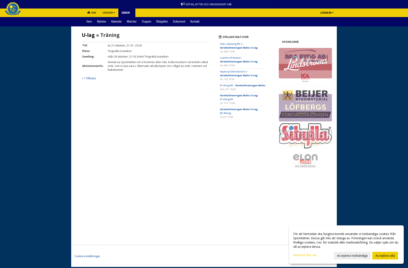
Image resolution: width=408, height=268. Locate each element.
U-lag (88, 35)
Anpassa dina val (304, 255)
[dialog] (346, 244)
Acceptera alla (385, 256)
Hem (93, 12)
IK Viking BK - (242, 85)
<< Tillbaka (89, 78)
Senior (126, 12)
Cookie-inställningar (87, 256)
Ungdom (107, 12)
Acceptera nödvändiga (352, 256)
